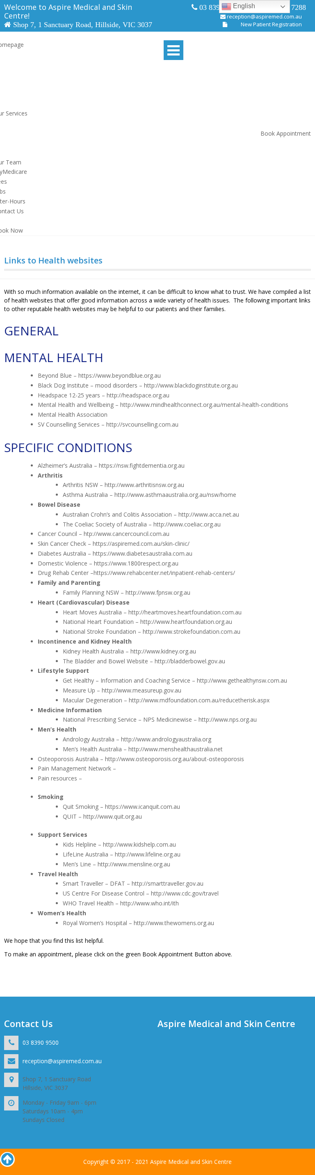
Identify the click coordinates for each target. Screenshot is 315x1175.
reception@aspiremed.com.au (264, 16)
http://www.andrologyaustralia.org (166, 739)
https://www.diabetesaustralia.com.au (142, 553)
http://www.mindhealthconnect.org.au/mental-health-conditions (204, 405)
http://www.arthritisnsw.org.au (144, 485)
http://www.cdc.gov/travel (185, 893)
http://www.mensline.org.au (134, 864)
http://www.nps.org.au (228, 719)
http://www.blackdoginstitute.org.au (191, 385)
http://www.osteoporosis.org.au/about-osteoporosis (174, 759)
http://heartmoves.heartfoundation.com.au (185, 612)
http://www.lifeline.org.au (147, 854)
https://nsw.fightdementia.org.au (142, 465)
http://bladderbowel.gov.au (190, 661)
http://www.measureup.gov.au (141, 690)
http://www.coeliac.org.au (187, 524)
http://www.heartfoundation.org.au (186, 622)
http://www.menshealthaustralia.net (175, 749)
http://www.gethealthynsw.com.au (242, 680)
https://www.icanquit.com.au (142, 806)
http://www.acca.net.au (208, 514)
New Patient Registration (271, 24)
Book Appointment (285, 133)
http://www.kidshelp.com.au (139, 844)
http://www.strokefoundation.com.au (191, 631)
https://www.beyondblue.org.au (119, 375)
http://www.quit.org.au (112, 816)
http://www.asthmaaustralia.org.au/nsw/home (175, 495)
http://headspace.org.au (138, 395)
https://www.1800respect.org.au (136, 563)
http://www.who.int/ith (149, 903)
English (243, 5)
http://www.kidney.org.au (163, 651)
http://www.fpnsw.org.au (158, 592)
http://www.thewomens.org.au (174, 923)
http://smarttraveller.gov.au (167, 883)
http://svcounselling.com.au (142, 424)
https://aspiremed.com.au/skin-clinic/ (141, 543)
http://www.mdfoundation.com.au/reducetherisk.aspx (199, 700)
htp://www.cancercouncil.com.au (126, 534)
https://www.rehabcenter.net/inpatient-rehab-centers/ (164, 573)
